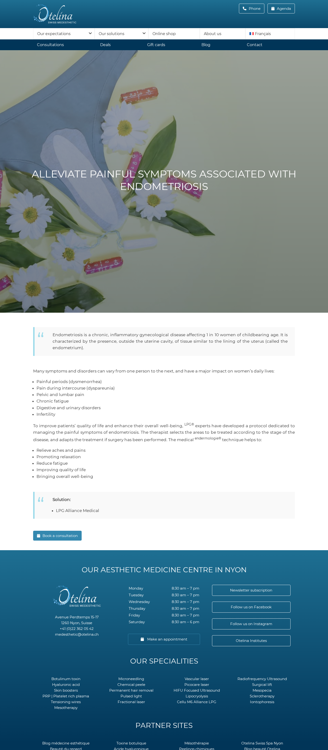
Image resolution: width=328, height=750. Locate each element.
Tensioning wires (66, 702)
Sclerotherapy (262, 696)
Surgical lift (262, 684)
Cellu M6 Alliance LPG (196, 702)
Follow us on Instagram (251, 624)
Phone (256, 8)
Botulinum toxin (65, 679)
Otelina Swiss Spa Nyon (262, 743)
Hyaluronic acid (66, 684)
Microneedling (131, 679)
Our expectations (54, 33)
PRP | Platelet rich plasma (66, 696)
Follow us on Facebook (251, 607)
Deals (105, 45)
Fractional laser (131, 702)
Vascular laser (197, 679)
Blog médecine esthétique (66, 743)
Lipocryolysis (197, 696)
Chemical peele (131, 684)
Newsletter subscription (251, 590)
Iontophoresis (262, 702)
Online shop (164, 33)
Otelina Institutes (251, 640)
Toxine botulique (131, 743)
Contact (254, 45)
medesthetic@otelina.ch (77, 634)
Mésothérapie (196, 743)
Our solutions (111, 33)
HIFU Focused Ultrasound (197, 690)
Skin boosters (66, 690)
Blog (205, 45)
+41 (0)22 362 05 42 (77, 628)
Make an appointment (166, 639)
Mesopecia (262, 690)
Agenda (283, 8)
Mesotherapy (66, 707)
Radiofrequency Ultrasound (262, 679)
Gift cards (156, 45)
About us (212, 33)
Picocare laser (196, 684)
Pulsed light (131, 696)
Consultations (50, 45)
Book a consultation (60, 535)
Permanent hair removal (131, 690)
